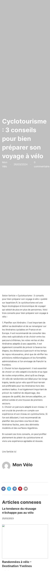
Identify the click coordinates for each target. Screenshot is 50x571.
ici (15, 451)
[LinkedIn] (14, 489)
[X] (9, 489)
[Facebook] (3, 489)
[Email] (26, 489)
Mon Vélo (22, 464)
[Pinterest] (20, 489)
